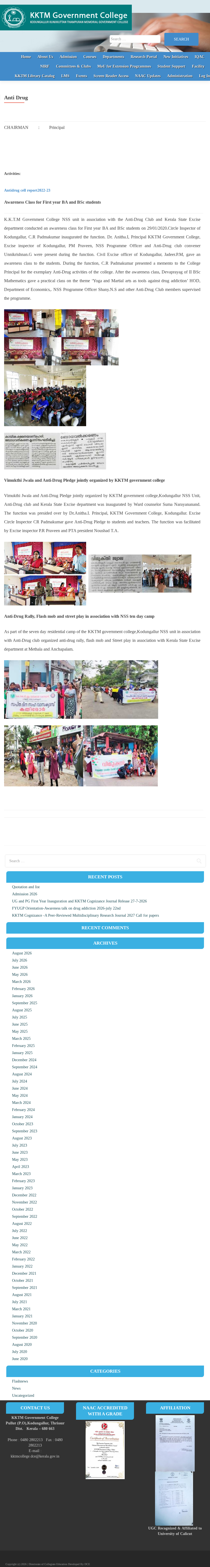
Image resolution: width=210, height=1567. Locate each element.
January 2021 (22, 1316)
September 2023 (24, 1131)
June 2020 (20, 1359)
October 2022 (22, 1209)
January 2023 (22, 1188)
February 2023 (23, 1181)
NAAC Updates (148, 76)
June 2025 (20, 1024)
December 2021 (24, 1273)
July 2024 (19, 1081)
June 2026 (20, 967)
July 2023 (19, 1145)
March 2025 (21, 1039)
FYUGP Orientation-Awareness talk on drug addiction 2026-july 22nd (66, 908)
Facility (198, 66)
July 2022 (19, 1231)
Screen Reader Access (111, 76)
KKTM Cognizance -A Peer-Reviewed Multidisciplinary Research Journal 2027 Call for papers (85, 915)
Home (26, 57)
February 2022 (23, 1259)
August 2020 (22, 1345)
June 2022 (20, 1238)
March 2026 (21, 982)
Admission (68, 57)
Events (81, 76)
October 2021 (22, 1281)
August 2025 (22, 1010)
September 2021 (24, 1288)
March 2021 (21, 1309)
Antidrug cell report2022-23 (27, 190)
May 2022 (20, 1245)
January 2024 (22, 1117)
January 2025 (22, 1053)
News (16, 1388)
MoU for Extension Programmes (124, 66)
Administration (179, 76)
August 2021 (22, 1295)
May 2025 (20, 1031)
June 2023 (20, 1152)
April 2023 (20, 1167)
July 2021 (19, 1302)
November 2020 (24, 1323)
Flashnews (20, 1381)
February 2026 (23, 989)
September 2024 (24, 1067)
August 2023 (22, 1138)
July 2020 (19, 1352)
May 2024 (20, 1095)
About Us (45, 57)
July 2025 (19, 1017)
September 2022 (24, 1216)
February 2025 (23, 1046)
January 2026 (22, 996)
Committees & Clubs (73, 66)
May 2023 (20, 1160)
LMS (65, 76)
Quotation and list (26, 887)
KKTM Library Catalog (35, 76)
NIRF (44, 66)
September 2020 (24, 1337)
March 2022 (21, 1252)
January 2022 (22, 1266)
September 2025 (24, 1003)
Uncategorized (23, 1395)
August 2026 (22, 953)
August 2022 (22, 1224)
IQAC (200, 57)
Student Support (171, 66)
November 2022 (24, 1202)
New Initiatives (176, 57)
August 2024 (22, 1074)
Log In (204, 76)
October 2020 (22, 1330)
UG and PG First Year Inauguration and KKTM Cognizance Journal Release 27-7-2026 (79, 901)
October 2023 (22, 1124)
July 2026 (19, 960)
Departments (113, 57)
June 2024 (20, 1088)
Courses (89, 57)
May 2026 (20, 974)
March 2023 (21, 1174)
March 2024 (21, 1103)
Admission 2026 (24, 894)
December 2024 (24, 1060)
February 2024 (23, 1110)
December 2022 (24, 1195)
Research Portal (144, 57)
